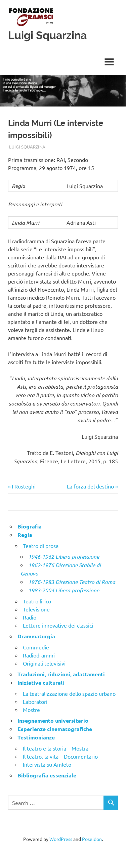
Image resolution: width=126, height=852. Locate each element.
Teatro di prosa (40, 545)
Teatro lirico (37, 601)
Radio (29, 617)
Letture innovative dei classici (58, 625)
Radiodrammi (39, 655)
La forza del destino (90, 486)
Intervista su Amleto (47, 764)
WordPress (60, 839)
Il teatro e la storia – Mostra (55, 748)
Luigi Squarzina (47, 35)
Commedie (36, 647)
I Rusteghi (24, 486)
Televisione (36, 609)
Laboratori (35, 701)
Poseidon (92, 839)
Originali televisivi (44, 663)
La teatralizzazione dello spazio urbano (69, 693)
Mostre (31, 709)
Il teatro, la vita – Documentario (60, 756)
